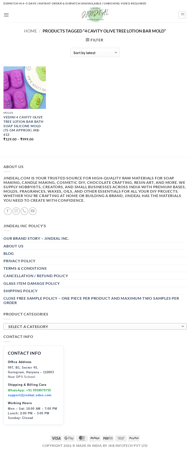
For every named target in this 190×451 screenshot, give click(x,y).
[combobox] (95, 326)
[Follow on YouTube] (33, 211)
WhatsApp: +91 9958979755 (29, 390)
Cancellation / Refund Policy (35, 275)
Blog (8, 253)
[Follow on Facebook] (8, 211)
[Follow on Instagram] (16, 211)
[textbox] (93, 326)
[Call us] (24, 211)
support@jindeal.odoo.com (30, 395)
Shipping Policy (20, 291)
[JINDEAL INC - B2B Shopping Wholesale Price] (95, 15)
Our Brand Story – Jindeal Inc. (36, 238)
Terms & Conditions (25, 268)
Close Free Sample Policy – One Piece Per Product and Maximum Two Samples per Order (91, 300)
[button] (6, 14)
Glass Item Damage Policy (31, 283)
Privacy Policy (19, 261)
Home (30, 30)
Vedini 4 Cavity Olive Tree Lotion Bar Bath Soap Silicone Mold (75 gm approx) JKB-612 (23, 125)
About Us (13, 246)
